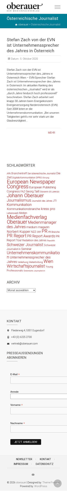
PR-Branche (53, 232)
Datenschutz (44, 464)
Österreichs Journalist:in (34, 271)
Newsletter (24, 459)
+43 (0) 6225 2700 (21, 337)
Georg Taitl (32, 191)
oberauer (21, 482)
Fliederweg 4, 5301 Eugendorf (27, 330)
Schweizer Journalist (25, 244)
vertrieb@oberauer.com (24, 343)
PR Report (16, 235)
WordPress (40, 486)
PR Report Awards (41, 236)
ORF (39, 232)
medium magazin (37, 227)
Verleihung (23, 262)
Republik (51, 240)
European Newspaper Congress (31, 184)
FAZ (23, 191)
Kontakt (45, 459)
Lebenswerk (12, 213)
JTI (54, 200)
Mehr (51, 132)
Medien (23, 213)
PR (45, 231)
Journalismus (19, 200)
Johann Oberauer (25, 195)
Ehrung (46, 178)
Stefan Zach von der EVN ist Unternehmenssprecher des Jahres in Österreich (33, 45)
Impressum (21, 464)
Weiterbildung (36, 262)
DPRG (39, 177)
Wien (48, 261)
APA (9, 173)
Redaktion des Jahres (34, 240)
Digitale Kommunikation (23, 177)
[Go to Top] (58, 483)
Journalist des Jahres (42, 200)
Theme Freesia (50, 482)
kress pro (48, 209)
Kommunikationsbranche (23, 209)
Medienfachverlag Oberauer (27, 219)
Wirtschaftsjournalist (26, 266)
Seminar (26, 249)
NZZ (33, 231)
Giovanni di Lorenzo (49, 191)
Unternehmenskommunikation (33, 255)
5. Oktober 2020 (29, 58)
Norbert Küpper (18, 232)
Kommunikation (19, 205)
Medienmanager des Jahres (32, 224)
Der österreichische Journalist (42, 173)
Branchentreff (19, 173)
